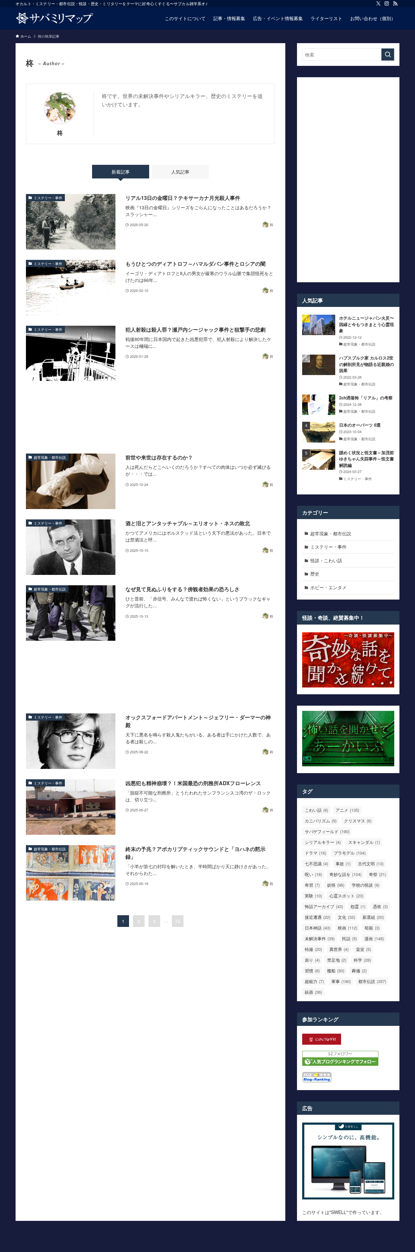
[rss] (395, 3)
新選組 (373, 917)
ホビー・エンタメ (328, 587)
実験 (313, 896)
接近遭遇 (317, 917)
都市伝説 (372, 981)
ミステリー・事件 (328, 546)
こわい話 (316, 810)
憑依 (380, 906)
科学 (362, 960)
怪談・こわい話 (326, 560)
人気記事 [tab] (180, 171)
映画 (347, 928)
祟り (312, 960)
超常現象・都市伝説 (330, 533)
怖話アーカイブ (324, 906)
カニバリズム (321, 821)
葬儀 (359, 970)
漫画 (374, 938)
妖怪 (335, 885)
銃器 (313, 992)
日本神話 (317, 928)
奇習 (312, 885)
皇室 (363, 949)
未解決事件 (320, 938)
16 (177, 921)
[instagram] (387, 3)
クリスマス (358, 821)
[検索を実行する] (387, 54)
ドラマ (315, 853)
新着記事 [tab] (121, 171)
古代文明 (371, 863)
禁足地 (336, 960)
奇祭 (377, 874)
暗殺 (372, 928)
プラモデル (350, 853)
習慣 (312, 970)
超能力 (314, 981)
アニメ (347, 810)
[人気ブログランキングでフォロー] (340, 1064)
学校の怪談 (365, 885)
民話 (349, 938)
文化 (346, 917)
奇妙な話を (345, 874)
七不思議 (316, 863)
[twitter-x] (378, 3)
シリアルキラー (323, 842)
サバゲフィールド (327, 831)
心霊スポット (346, 896)
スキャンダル (364, 842)
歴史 (314, 573)
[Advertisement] (150, 417)
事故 (343, 863)
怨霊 (357, 906)
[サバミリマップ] (54, 18)
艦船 (335, 970)
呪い (313, 874)
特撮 (313, 949)
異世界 (339, 949)
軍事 (341, 981)
